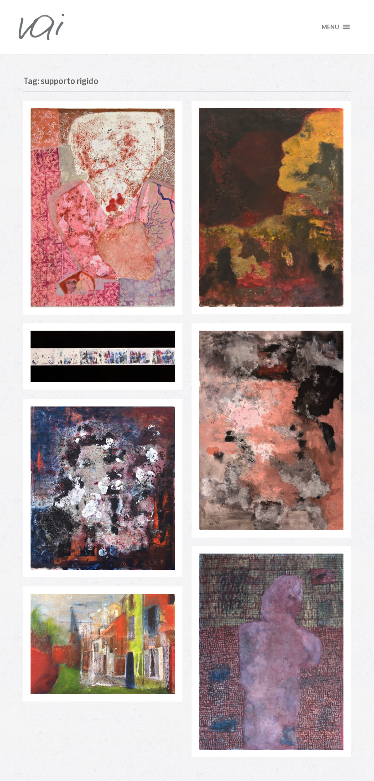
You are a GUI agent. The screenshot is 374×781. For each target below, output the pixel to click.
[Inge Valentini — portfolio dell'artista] (187, 27)
